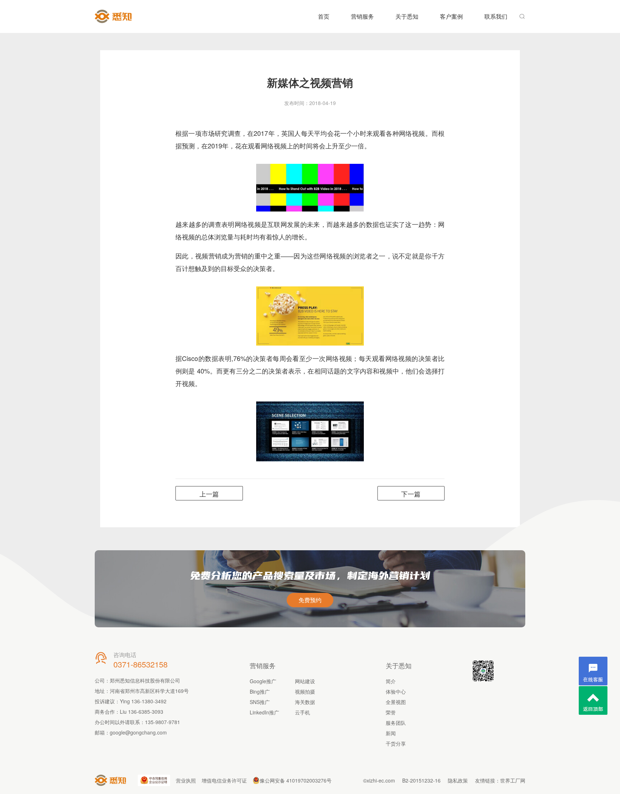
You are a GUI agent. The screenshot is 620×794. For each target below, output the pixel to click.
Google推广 (263, 681)
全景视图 (396, 701)
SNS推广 (260, 701)
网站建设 (305, 681)
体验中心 (396, 691)
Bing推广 (260, 691)
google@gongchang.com (138, 732)
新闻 (391, 733)
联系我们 (495, 16)
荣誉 (391, 712)
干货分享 (396, 743)
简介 (391, 681)
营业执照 (186, 780)
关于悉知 (406, 16)
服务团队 (396, 722)
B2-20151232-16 (421, 780)
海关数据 (305, 701)
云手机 (302, 712)
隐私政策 (458, 780)
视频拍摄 (305, 691)
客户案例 (451, 16)
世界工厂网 (512, 780)
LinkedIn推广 (264, 712)
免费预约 (310, 600)
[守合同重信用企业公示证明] (154, 780)
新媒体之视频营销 (310, 82)
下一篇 (411, 493)
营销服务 (362, 16)
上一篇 (209, 493)
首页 (323, 16)
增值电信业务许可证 (224, 780)
